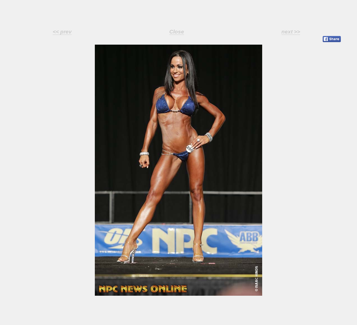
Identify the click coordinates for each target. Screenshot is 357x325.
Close (176, 32)
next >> (290, 32)
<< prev (62, 32)
